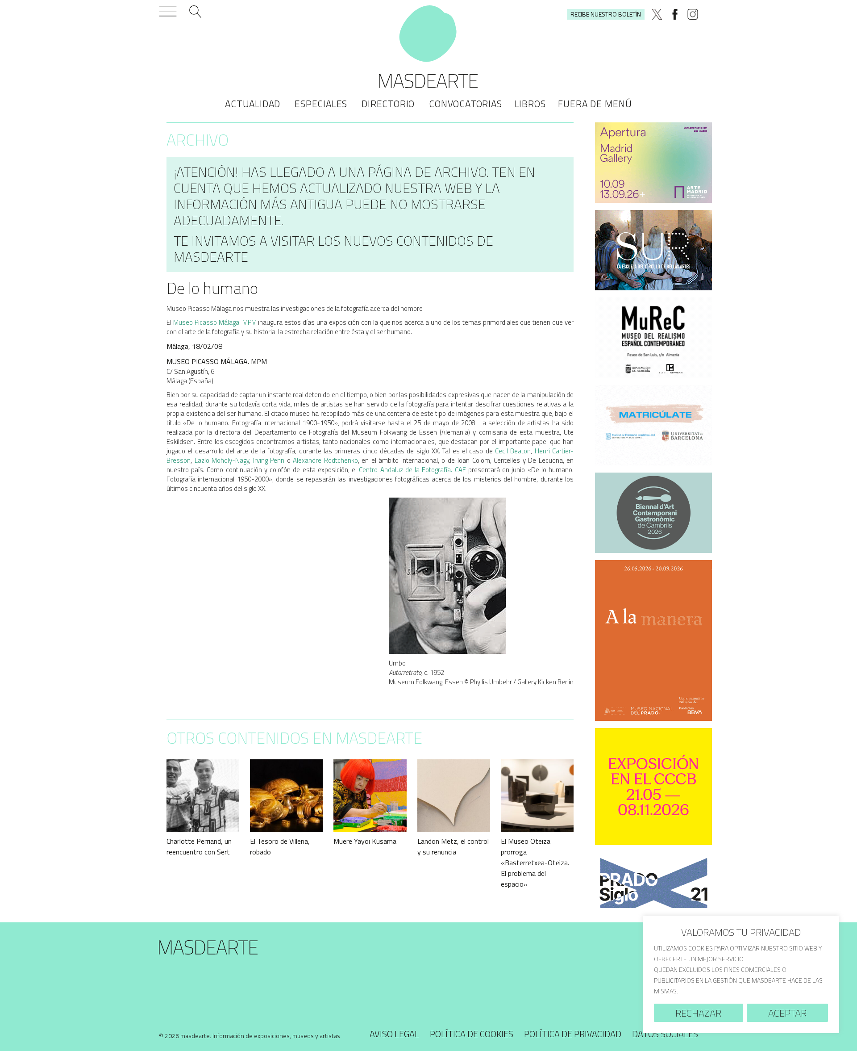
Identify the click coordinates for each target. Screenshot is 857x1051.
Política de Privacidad (572, 1034)
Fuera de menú (595, 103)
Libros (530, 103)
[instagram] (692, 14)
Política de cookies (471, 1034)
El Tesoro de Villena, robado (280, 846)
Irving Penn (269, 460)
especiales (321, 103)
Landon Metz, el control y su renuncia (453, 846)
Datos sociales (665, 1034)
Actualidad (252, 103)
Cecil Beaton (513, 451)
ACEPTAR (787, 1013)
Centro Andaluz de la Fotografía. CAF (412, 470)
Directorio (388, 103)
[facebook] (675, 14)
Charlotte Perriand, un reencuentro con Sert (199, 846)
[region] (741, 974)
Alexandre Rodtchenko (325, 460)
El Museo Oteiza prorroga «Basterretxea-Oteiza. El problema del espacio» (535, 862)
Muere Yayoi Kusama (364, 841)
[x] (657, 14)
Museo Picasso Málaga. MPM (215, 322)
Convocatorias (465, 103)
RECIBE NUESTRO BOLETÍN (605, 14)
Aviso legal (394, 1034)
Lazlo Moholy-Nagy (222, 460)
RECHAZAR (698, 1013)
